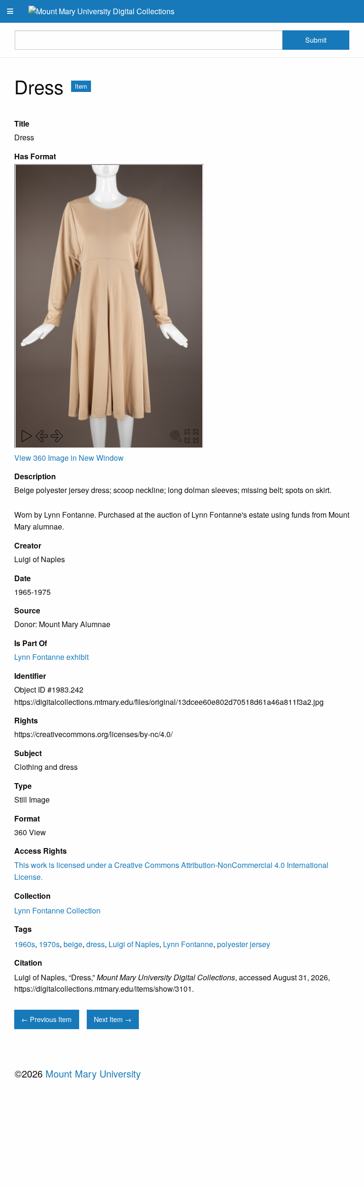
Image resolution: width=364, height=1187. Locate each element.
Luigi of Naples (134, 944)
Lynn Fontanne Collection (57, 910)
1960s (24, 944)
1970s (49, 944)
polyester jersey (243, 944)
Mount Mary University (93, 1073)
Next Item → (112, 1019)
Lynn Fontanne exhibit (51, 656)
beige (73, 944)
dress (95, 944)
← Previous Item (46, 1019)
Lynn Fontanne (188, 944)
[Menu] (10, 11)
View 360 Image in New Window (69, 457)
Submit (316, 40)
